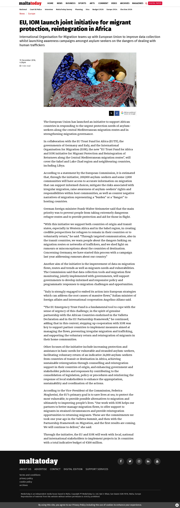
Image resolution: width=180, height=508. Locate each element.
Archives (125, 3)
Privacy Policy (26, 478)
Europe (31, 13)
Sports (82, 3)
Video (114, 3)
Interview (49, 9)
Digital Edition (73, 469)
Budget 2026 (98, 9)
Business (71, 3)
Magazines (137, 3)
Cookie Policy (26, 482)
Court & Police (36, 9)
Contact (55, 469)
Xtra (87, 9)
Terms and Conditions (30, 475)
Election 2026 (126, 9)
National (23, 9)
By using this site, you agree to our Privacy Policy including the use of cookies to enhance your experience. (90, 505)
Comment (103, 3)
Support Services (97, 469)
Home (50, 3)
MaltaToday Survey (64, 9)
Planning (79, 9)
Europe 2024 (112, 9)
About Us (25, 469)
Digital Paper (155, 3)
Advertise (40, 469)
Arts (92, 3)
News (59, 3)
